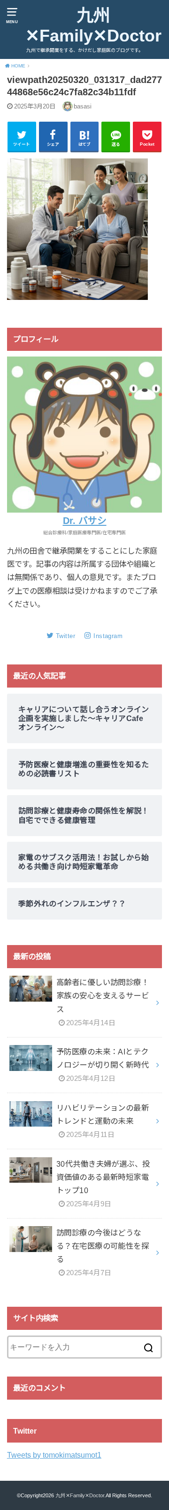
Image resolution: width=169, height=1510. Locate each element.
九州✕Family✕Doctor (93, 26)
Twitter (65, 635)
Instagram (108, 635)
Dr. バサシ (85, 520)
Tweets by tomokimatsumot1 (54, 1455)
